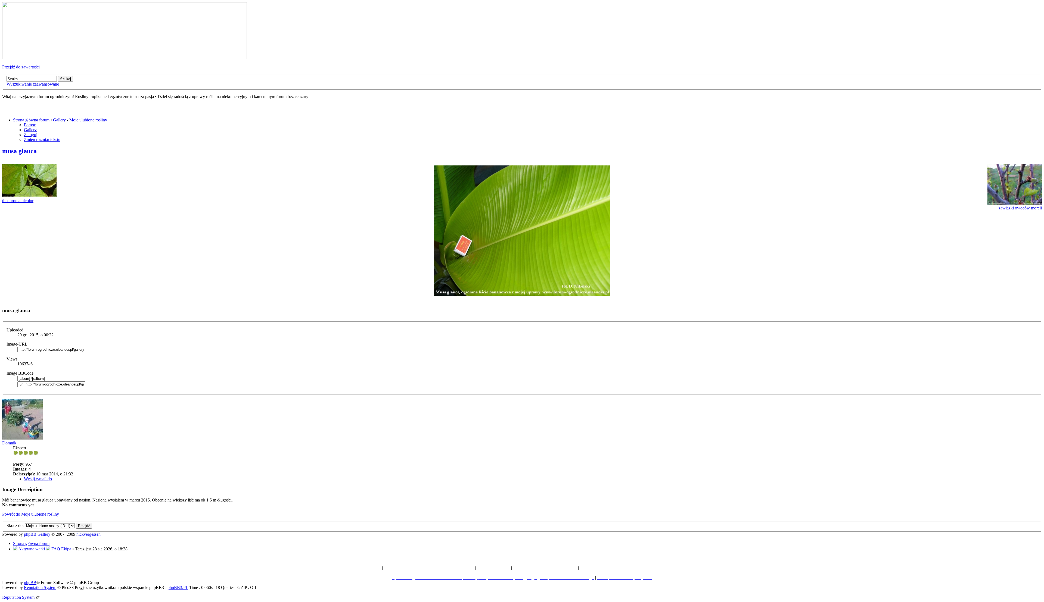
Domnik (9, 443)
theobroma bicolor (17, 200)
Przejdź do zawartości (21, 67)
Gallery (59, 120)
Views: (12, 359)
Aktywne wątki (31, 549)
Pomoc (30, 125)
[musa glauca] (522, 294)
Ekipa (66, 549)
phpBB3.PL (177, 587)
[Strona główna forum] (124, 57)
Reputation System (40, 587)
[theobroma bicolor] (29, 195)
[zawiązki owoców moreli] (1014, 203)
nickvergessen (88, 534)
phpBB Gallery (37, 534)
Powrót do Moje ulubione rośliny (30, 514)
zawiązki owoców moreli (1020, 208)
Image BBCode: (21, 373)
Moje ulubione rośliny (88, 120)
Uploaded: (15, 330)
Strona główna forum (31, 120)
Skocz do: (15, 525)
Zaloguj (30, 134)
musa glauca (19, 151)
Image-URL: (18, 344)
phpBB (30, 582)
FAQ (55, 549)
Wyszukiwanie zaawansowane (33, 84)
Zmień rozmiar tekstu (42, 139)
